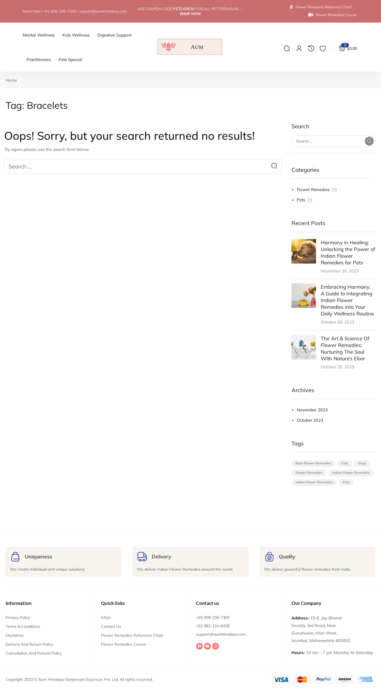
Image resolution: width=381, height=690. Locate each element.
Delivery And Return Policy (29, 644)
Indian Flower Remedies (351, 473)
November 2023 (312, 409)
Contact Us (111, 626)
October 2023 (310, 420)
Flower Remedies (313, 189)
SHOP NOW (190, 13)
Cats (344, 463)
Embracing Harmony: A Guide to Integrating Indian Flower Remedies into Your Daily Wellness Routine (347, 300)
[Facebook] (199, 646)
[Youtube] (207, 646)
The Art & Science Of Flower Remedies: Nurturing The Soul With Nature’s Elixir (345, 348)
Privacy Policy (18, 617)
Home (11, 80)
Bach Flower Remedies (313, 463)
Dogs (362, 463)
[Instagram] (215, 646)
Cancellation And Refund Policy (34, 653)
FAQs (106, 617)
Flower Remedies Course (123, 644)
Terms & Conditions (23, 626)
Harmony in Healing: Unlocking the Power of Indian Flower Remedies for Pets (348, 252)
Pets (301, 199)
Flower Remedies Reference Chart (132, 635)
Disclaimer (15, 635)
